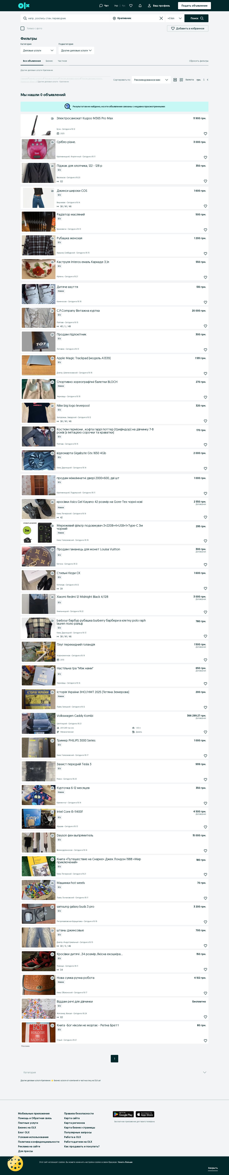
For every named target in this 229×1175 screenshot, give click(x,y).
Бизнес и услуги (36, 78)
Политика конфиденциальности (38, 1141)
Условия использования (33, 1137)
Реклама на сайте (29, 1146)
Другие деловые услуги (70, 78)
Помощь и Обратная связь (35, 1118)
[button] (38, 50)
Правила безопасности (79, 1113)
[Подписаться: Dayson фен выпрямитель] (205, 851)
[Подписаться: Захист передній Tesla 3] (205, 779)
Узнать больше (125, 1162)
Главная (24, 78)
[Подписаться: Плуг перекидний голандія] (205, 660)
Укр (116, 5)
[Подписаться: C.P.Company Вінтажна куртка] (205, 326)
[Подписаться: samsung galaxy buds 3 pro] (205, 922)
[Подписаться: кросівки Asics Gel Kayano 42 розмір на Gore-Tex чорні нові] (205, 517)
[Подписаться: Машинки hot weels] (205, 898)
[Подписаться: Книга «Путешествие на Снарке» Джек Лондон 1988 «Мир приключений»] (205, 874)
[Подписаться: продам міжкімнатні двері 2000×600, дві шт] (205, 493)
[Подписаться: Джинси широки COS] (205, 206)
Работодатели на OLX (78, 1141)
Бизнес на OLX (27, 1127)
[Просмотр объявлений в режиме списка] (175, 80)
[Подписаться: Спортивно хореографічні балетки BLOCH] (205, 397)
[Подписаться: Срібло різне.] (205, 157)
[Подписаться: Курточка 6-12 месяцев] (205, 803)
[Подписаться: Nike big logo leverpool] (205, 421)
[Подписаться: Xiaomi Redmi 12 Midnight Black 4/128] (205, 612)
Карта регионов (74, 1122)
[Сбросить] (161, 18)
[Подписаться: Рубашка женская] (205, 253)
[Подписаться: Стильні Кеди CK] (205, 588)
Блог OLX (23, 1132)
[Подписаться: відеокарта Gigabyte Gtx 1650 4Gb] (205, 468)
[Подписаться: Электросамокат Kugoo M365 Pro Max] (205, 133)
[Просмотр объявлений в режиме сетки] (181, 80)
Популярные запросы (78, 1132)
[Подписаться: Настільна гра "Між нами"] (205, 683)
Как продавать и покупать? (82, 1146)
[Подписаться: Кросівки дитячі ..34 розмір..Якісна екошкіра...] (205, 969)
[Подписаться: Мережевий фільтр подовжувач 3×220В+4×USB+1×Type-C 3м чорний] (205, 541)
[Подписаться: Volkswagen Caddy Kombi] (205, 732)
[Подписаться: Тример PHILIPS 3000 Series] (205, 756)
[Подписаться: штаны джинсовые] (205, 945)
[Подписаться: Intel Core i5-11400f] (205, 827)
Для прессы (25, 1151)
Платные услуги (28, 1122)
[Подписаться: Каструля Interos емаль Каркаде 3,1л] (205, 277)
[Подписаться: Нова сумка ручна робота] (205, 993)
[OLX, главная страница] (23, 5)
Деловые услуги (51, 78)
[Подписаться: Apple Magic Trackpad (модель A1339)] (205, 373)
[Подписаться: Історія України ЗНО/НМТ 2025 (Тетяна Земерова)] (205, 707)
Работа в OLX (72, 1137)
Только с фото (34, 28)
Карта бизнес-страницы (79, 1127)
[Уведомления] (140, 5)
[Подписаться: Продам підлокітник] (205, 350)
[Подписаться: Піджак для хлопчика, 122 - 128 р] (205, 181)
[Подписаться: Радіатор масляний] (205, 230)
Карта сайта (72, 1118)
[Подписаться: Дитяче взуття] (205, 302)
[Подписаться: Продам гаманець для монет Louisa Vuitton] (205, 564)
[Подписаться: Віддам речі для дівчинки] (205, 1017)
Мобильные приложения (34, 1113)
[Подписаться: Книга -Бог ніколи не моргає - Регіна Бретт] (205, 1040)
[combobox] (69, 18)
